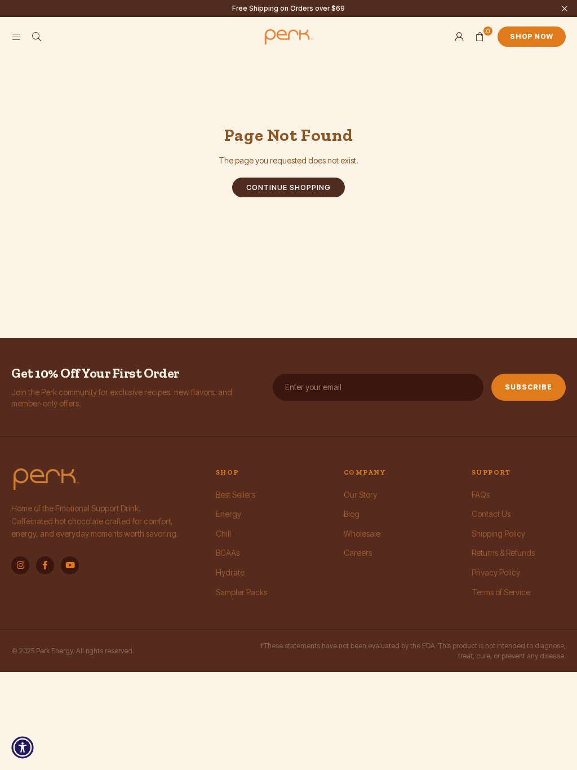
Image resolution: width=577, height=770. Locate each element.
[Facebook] (45, 565)
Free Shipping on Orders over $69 (288, 8)
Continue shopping (288, 187)
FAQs (481, 494)
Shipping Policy (498, 533)
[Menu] (16, 36)
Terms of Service (501, 592)
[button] (479, 36)
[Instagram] (20, 565)
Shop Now (531, 36)
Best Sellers (235, 494)
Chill (223, 533)
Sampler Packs (241, 592)
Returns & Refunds (503, 552)
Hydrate (230, 572)
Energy (228, 514)
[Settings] (459, 36)
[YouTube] (70, 565)
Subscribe (528, 387)
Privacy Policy (496, 572)
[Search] (36, 36)
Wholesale (362, 533)
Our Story (360, 494)
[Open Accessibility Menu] (22, 747)
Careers (358, 552)
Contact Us (491, 514)
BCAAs (227, 552)
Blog (351, 514)
